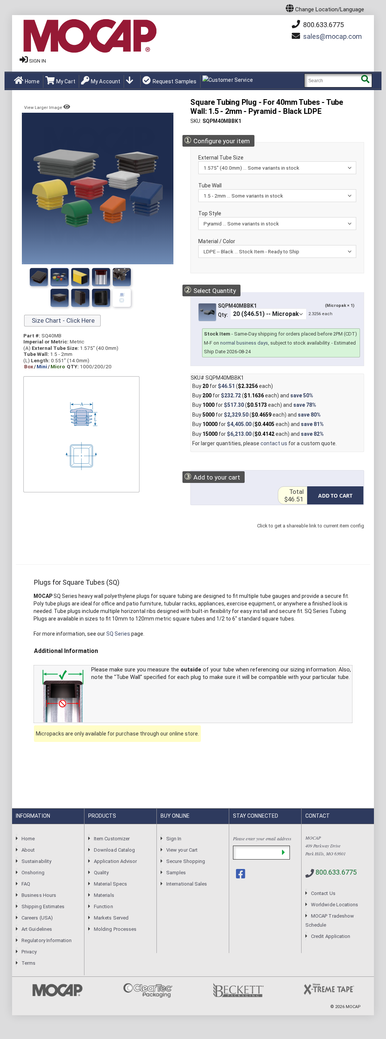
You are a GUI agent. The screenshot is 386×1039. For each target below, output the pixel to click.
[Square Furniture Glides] (60, 298)
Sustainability (36, 861)
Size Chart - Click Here (62, 320)
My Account (105, 81)
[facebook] (241, 874)
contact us (273, 443)
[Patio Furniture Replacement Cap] (122, 298)
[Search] (365, 80)
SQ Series (118, 634)
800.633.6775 (323, 25)
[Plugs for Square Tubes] (39, 277)
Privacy (29, 952)
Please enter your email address (262, 838)
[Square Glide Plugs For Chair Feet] (101, 298)
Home (32, 81)
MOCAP (353, 1006)
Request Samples (174, 81)
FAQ (25, 884)
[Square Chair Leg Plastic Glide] (80, 298)
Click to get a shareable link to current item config (310, 533)
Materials (104, 895)
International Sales (186, 884)
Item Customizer (112, 838)
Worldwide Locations (334, 904)
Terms (28, 963)
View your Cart (182, 850)
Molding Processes (115, 929)
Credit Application (330, 936)
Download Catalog (114, 850)
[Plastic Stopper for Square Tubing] (122, 277)
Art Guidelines (36, 929)
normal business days (244, 343)
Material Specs (110, 884)
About (28, 850)
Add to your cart (212, 477)
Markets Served (111, 918)
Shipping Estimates (42, 906)
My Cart (65, 81)
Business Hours (38, 895)
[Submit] (283, 852)
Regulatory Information (46, 940)
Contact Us (323, 893)
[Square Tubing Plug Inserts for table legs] (80, 277)
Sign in (37, 61)
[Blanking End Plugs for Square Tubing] (101, 277)
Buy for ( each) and (252, 395)
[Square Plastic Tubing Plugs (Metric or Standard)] (60, 277)
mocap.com (332, 36)
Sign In (173, 838)
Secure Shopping (185, 861)
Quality (101, 872)
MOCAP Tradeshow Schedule (329, 920)
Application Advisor (115, 861)
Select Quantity (210, 290)
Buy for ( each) (232, 386)
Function (103, 906)
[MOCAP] (89, 36)
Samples (176, 872)
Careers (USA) (37, 918)
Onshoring (32, 872)
